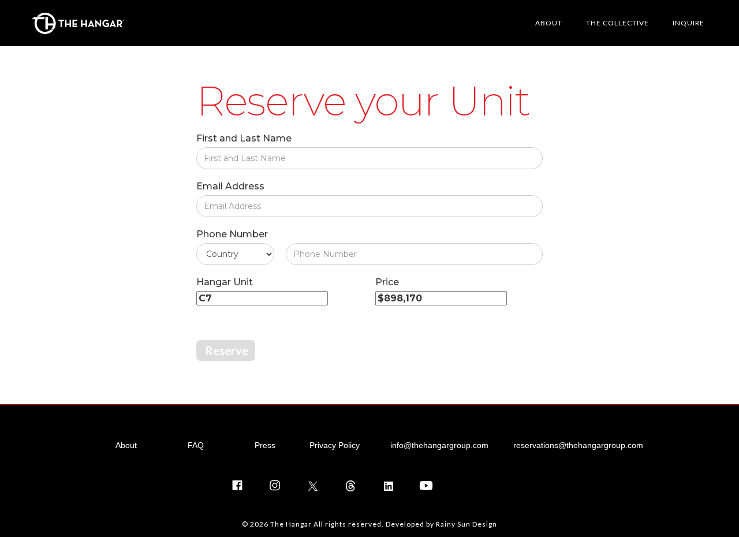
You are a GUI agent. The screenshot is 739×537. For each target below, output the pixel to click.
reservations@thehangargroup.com (578, 445)
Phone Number (232, 234)
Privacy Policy (334, 445)
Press (265, 445)
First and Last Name (244, 138)
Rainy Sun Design (466, 524)
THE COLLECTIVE (617, 22)
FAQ (196, 445)
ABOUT (548, 22)
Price (387, 282)
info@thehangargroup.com (439, 445)
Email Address (230, 186)
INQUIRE (688, 22)
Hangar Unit (224, 282)
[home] (78, 23)
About (126, 445)
